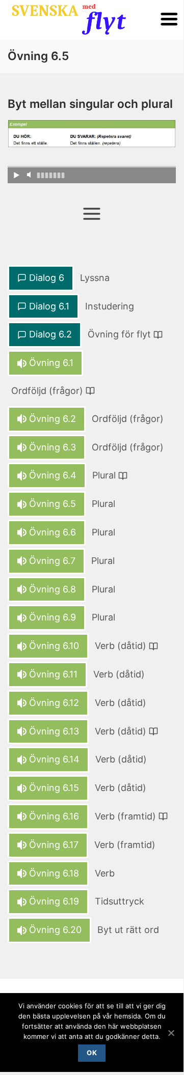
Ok (92, 1053)
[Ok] (171, 1033)
